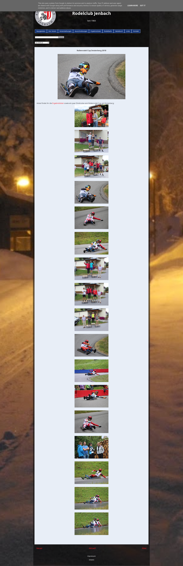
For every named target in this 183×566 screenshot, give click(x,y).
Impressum (91, 556)
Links (128, 31)
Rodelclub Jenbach (91, 13)
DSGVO (91, 560)
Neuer (39, 548)
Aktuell (92, 548)
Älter (144, 548)
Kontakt (136, 31)
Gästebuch (119, 31)
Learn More (132, 6)
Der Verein (52, 31)
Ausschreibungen (81, 31)
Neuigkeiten (40, 31)
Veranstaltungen (65, 31)
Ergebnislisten (96, 31)
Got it (143, 6)
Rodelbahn (108, 31)
